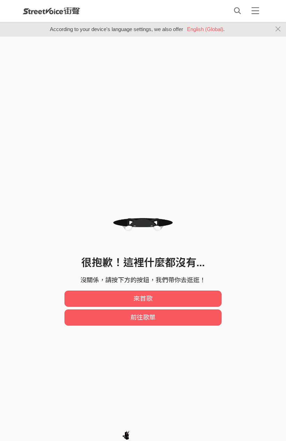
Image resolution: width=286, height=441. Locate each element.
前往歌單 (143, 317)
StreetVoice (51, 10)
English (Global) (205, 29)
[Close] (278, 29)
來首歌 (143, 298)
